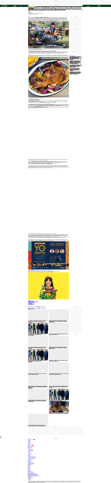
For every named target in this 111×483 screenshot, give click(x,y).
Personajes (33, 7)
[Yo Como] (55, 6)
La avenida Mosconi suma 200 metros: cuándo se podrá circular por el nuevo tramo (76, 66)
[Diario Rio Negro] (28, 480)
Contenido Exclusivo (31, 462)
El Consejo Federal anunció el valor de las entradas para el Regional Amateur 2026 (59, 374)
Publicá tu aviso (30, 471)
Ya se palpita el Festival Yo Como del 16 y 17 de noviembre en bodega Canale (40, 270)
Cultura (29, 448)
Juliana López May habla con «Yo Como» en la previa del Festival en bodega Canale (41, 271)
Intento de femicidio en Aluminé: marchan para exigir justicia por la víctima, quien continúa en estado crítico (75, 62)
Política (29, 440)
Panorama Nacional (31, 458)
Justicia (29, 441)
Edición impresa (30, 464)
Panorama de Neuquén (32, 456)
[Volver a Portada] (55, 5)
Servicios (29, 444)
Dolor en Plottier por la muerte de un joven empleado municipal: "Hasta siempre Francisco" (37, 425)
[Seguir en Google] (28, 16)
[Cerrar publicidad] (1, 436)
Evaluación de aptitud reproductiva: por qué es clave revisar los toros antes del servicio (75, 73)
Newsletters (31, 445)
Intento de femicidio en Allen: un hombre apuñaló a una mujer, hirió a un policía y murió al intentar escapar (59, 387)
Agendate (30, 446)
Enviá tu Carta (30, 460)
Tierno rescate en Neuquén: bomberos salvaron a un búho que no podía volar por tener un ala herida (59, 413)
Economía (29, 443)
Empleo (29, 470)
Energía (29, 442)
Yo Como (29, 7)
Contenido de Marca (31, 463)
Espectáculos (30, 449)
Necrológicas (30, 471)
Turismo (29, 443)
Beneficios (29, 477)
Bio (28, 453)
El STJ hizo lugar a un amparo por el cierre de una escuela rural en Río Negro (37, 374)
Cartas (29, 459)
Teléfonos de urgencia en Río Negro (33, 475)
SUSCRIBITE (32, 6)
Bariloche (29, 467)
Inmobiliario (30, 462)
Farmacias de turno (31, 473)
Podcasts (29, 461)
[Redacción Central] (29, 10)
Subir (29, 479)
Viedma (29, 469)
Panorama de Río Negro (32, 457)
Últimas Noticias (31, 439)
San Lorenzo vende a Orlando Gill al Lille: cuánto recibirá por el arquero (75, 69)
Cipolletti (29, 468)
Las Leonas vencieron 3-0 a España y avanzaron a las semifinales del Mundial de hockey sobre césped (76, 58)
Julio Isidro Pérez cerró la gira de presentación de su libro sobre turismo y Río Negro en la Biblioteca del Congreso (38, 387)
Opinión (29, 455)
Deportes (29, 447)
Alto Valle (29, 466)
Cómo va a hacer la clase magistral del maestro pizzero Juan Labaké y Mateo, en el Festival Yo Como (44, 271)
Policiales (29, 460)
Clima (29, 451)
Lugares (36, 7)
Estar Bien (30, 450)
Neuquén (29, 465)
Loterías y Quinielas (31, 472)
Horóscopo (30, 452)
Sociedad (29, 451)
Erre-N (29, 448)
